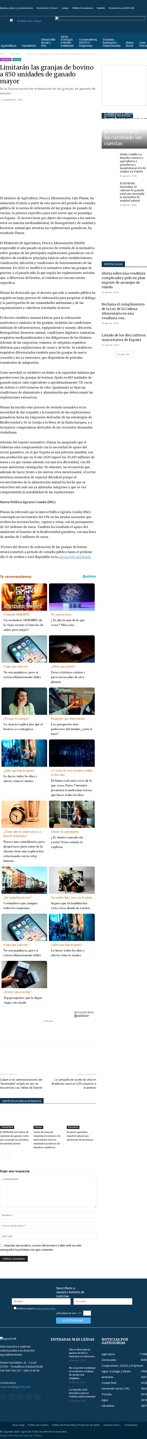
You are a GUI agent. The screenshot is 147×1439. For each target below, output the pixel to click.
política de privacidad (45, 1308)
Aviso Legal (18, 1425)
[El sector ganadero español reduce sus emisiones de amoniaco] (81, 1119)
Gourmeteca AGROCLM (121, 8)
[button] (142, 38)
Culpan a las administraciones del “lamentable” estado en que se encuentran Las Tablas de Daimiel (21, 1083)
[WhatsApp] (30, 108)
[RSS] (131, 13)
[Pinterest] (21, 108)
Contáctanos (131, 1425)
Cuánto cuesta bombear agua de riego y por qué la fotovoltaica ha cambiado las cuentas (124, 128)
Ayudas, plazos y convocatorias (16, 8)
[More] (48, 108)
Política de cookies (38, 1425)
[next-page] (8, 1155)
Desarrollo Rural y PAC (48, 42)
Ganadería (29, 45)
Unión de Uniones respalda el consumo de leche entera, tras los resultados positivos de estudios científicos (46, 1140)
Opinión (101, 8)
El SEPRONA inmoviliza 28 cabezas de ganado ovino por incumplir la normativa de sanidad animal (132, 192)
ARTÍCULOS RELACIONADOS (21, 1101)
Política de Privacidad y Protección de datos (76, 1425)
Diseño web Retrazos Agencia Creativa (21, 1435)
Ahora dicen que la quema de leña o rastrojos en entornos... (82, 1353)
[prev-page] (2, 1155)
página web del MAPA (74, 557)
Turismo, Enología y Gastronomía (111, 42)
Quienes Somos (111, 1425)
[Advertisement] (48, 1029)
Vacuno (17, 59)
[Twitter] (138, 13)
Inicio (3, 54)
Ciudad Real (7, 1127)
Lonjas (65, 8)
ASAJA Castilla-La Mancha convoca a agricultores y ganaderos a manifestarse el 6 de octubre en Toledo (133, 163)
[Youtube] (144, 13)
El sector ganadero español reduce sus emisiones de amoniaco (80, 1136)
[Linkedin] (39, 108)
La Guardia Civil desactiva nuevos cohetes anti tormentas (82, 1393)
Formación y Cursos (47, 8)
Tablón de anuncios (82, 8)
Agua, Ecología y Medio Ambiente (67, 41)
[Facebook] (119, 13)
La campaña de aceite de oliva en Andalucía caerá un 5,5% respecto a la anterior (73, 1083)
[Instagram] (125, 13)
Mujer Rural (130, 44)
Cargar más (123, 354)
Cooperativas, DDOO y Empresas (88, 42)
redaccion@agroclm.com (15, 1387)
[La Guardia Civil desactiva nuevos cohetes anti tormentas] (58, 1393)
